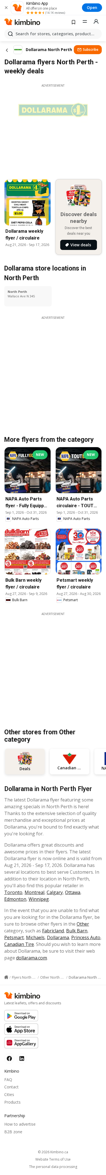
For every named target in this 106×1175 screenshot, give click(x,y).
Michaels (35, 937)
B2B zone (13, 1131)
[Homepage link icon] (6, 977)
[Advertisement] (53, 669)
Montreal (34, 892)
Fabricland (53, 931)
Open (92, 7)
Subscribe (90, 49)
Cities (9, 1094)
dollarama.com (31, 958)
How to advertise (20, 1124)
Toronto (13, 892)
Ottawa (72, 892)
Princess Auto (85, 937)
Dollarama (58, 937)
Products (12, 1102)
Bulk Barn (76, 931)
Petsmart (14, 937)
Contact (11, 1087)
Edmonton (15, 899)
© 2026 (53, 1152)
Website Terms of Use (53, 1159)
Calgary (55, 892)
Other (83, 924)
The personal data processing (53, 1167)
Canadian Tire (19, 944)
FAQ (8, 1079)
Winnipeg (39, 899)
